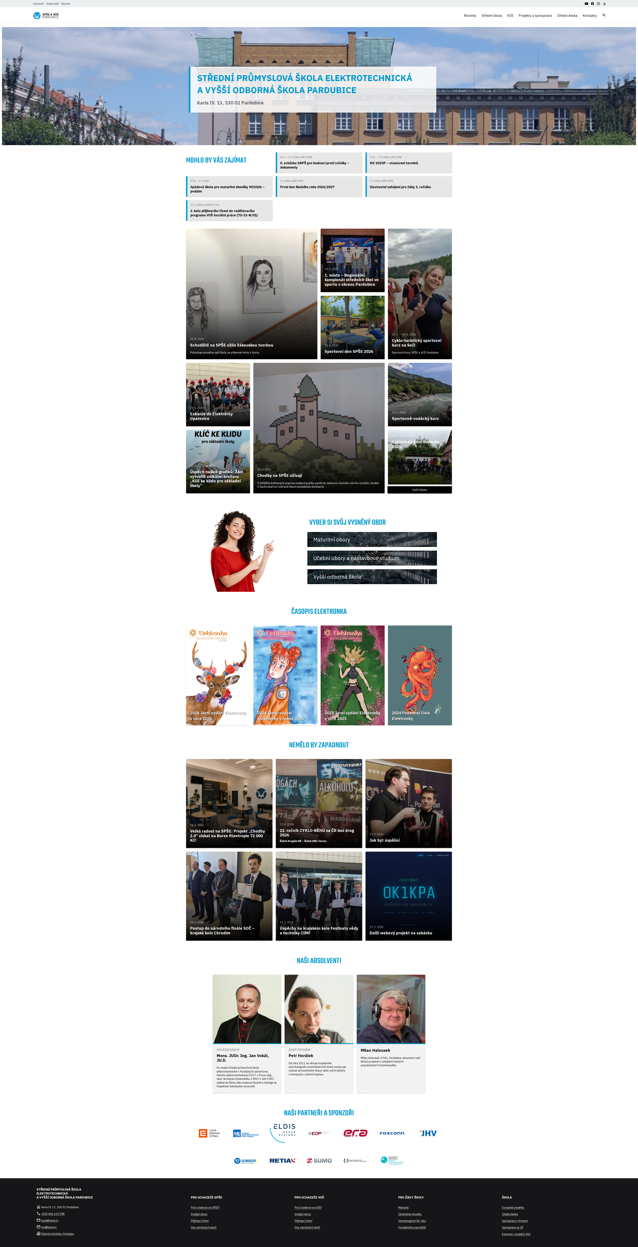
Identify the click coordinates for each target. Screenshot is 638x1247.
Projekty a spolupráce (535, 15)
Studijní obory (199, 1214)
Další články (419, 489)
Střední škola (492, 15)
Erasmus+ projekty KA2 (516, 1234)
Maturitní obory (331, 539)
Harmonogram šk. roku (412, 1220)
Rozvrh (65, 3)
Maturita (403, 1207)
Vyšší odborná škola (337, 576)
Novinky (470, 15)
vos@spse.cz (49, 1227)
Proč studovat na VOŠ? (308, 1207)
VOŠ (510, 15)
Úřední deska (567, 15)
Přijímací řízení (200, 1220)
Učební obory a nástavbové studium (356, 558)
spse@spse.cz (49, 1220)
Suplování (53, 3)
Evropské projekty (513, 1207)
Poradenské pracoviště (412, 1227)
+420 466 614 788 (53, 1213)
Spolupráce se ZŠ (512, 1227)
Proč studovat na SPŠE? (205, 1207)
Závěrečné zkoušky (410, 1214)
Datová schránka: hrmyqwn (57, 1233)
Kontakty (590, 15)
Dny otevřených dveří (203, 1227)
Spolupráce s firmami (515, 1220)
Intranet (38, 3)
